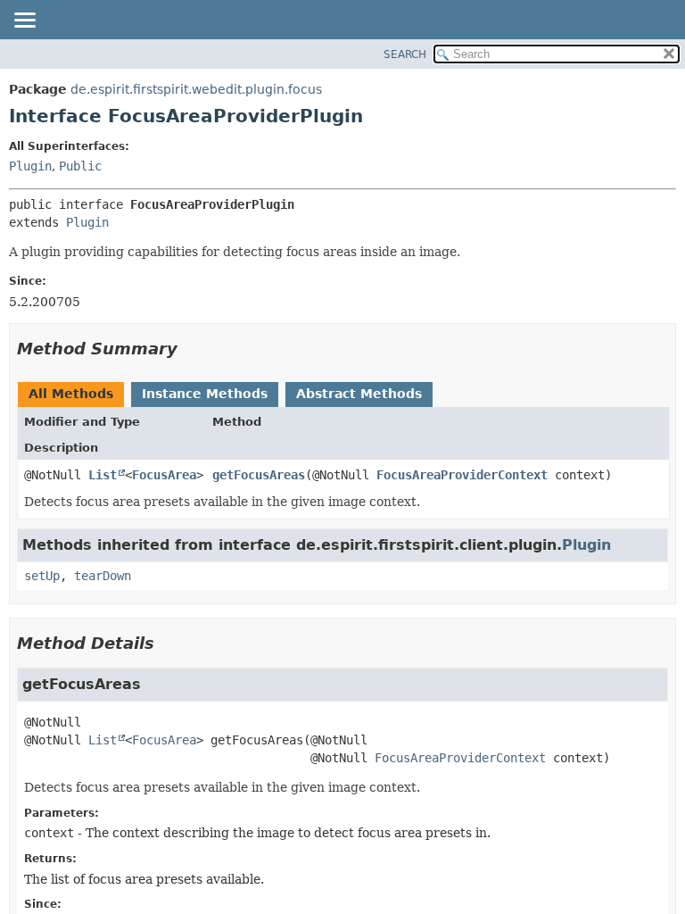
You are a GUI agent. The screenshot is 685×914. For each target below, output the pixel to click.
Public (80, 166)
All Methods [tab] (71, 393)
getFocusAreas (258, 475)
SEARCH (405, 54)
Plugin (30, 166)
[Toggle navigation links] (24, 21)
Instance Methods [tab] (205, 393)
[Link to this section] (190, 348)
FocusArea (164, 475)
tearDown (102, 576)
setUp (42, 576)
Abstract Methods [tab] (359, 393)
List (102, 475)
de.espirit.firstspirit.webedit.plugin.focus (196, 89)
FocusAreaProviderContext (462, 475)
